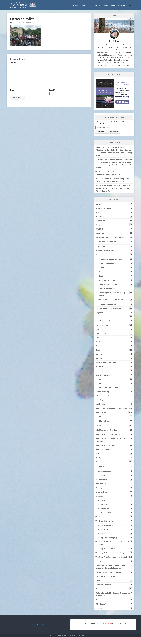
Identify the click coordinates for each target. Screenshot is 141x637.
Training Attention (103, 585)
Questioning (100, 484)
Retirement (100, 500)
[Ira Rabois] (23, 5)
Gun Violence (101, 342)
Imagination (100, 367)
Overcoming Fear (102, 449)
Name (12, 90)
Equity (102, 276)
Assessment (100, 216)
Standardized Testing (108, 284)
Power (101, 466)
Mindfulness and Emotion (106, 430)
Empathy (99, 313)
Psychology (100, 475)
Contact (122, 5)
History (98, 350)
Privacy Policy (107, 623)
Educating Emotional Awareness (108, 259)
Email (51, 90)
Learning (99, 383)
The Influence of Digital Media (108, 572)
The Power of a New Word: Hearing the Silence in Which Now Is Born (111, 173)
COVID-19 (99, 229)
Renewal (99, 496)
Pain (97, 453)
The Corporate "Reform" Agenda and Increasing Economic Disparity (110, 566)
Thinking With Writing (105, 576)
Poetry (98, 458)
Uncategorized (101, 589)
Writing (98, 608)
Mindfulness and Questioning (107, 434)
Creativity (99, 233)
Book (97, 5)
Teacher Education (103, 513)
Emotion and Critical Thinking (108, 308)
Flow (97, 329)
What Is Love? (101, 600)
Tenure (98, 561)
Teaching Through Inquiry (106, 538)
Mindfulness (100, 412)
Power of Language (103, 471)
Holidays (99, 354)
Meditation (100, 404)
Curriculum (100, 247)
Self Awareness (101, 504)
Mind (101, 417)
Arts (97, 212)
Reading (98, 488)
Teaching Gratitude (103, 529)
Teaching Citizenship (104, 521)
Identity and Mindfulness (106, 362)
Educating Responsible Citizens (108, 263)
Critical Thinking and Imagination (109, 237)
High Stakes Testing (107, 280)
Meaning (99, 400)
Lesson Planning (102, 392)
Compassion (100, 220)
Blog (106, 5)
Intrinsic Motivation (107, 242)
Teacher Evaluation (107, 288)
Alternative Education (104, 208)
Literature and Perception (106, 396)
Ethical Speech (101, 325)
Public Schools (101, 479)
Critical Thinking (106, 272)
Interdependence (102, 375)
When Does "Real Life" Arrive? (111, 299)
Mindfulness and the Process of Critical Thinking (111, 439)
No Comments (27, 22)
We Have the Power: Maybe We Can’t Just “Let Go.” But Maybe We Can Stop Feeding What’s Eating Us (112, 188)
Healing (98, 346)
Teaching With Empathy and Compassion (112, 553)
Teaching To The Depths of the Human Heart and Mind (113, 543)
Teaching (99, 517)
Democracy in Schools (104, 251)
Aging (98, 204)
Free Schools (100, 333)
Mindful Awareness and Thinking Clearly (112, 408)
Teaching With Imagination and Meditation (113, 557)
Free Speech (100, 337)
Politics (98, 462)
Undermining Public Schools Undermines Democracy (112, 594)
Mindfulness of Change (105, 445)
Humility (99, 358)
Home (75, 5)
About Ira (85, 5)
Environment (100, 317)
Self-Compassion (102, 509)
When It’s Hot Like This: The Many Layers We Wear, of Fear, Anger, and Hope (112, 180)
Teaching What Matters (105, 549)
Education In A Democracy (106, 304)
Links (113, 5)
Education (99, 267)
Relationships (101, 492)
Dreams (98, 255)
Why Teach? (100, 604)
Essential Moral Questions (106, 321)
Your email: (99, 124)
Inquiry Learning (102, 371)
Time (97, 580)
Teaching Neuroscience (105, 533)
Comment (13, 63)
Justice (98, 379)
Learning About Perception (106, 387)
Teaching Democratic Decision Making (111, 525)
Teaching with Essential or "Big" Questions (112, 294)
